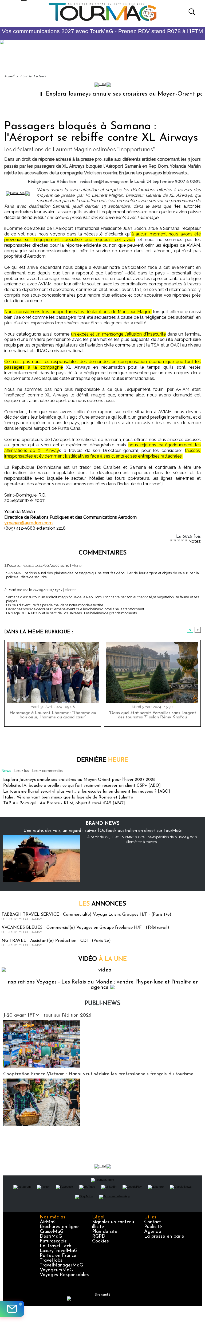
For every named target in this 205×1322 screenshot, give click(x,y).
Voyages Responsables (64, 1275)
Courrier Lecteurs (33, 76)
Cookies (100, 1241)
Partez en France (58, 1255)
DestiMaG (51, 1236)
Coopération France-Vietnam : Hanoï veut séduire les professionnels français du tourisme (98, 1074)
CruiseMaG (52, 1231)
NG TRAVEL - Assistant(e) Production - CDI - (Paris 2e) (56, 941)
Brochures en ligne (59, 1227)
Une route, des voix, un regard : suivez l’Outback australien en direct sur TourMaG (102, 831)
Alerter (77, 566)
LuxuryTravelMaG (58, 1251)
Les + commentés (47, 771)
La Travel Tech (55, 1246)
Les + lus (21, 771)
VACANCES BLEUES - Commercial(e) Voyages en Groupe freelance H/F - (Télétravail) (85, 928)
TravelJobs (51, 1260)
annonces (102, 904)
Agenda (152, 1231)
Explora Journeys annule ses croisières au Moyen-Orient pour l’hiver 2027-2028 (79, 780)
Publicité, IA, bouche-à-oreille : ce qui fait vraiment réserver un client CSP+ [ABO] (82, 786)
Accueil (9, 76)
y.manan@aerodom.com (28, 522)
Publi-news (102, 1004)
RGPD (98, 1236)
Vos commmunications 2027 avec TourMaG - (102, 31)
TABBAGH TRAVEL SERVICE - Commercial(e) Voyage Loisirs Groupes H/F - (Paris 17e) (86, 914)
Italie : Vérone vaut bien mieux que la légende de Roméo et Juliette (68, 797)
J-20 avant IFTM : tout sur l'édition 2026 (47, 1015)
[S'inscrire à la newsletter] (12, 1309)
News (6, 771)
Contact (152, 1222)
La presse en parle (164, 1236)
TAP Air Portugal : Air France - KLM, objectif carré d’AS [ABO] (64, 803)
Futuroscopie (53, 1241)
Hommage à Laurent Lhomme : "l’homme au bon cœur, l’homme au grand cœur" (53, 715)
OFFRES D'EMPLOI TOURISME (23, 919)
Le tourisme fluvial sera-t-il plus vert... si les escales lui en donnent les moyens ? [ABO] (86, 791)
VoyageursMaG (56, 1270)
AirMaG (48, 1222)
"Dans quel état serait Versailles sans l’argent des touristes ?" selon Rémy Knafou (152, 715)
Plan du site (104, 1231)
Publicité (153, 1227)
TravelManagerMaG (61, 1265)
